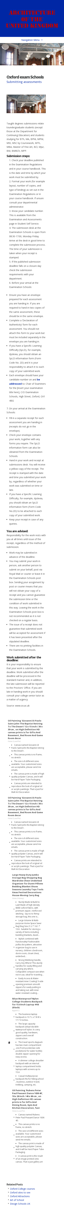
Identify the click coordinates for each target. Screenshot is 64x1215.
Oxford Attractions (20, 1196)
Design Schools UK (20, 1203)
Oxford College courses (22, 1188)
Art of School (17, 1200)
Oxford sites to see (20, 1192)
